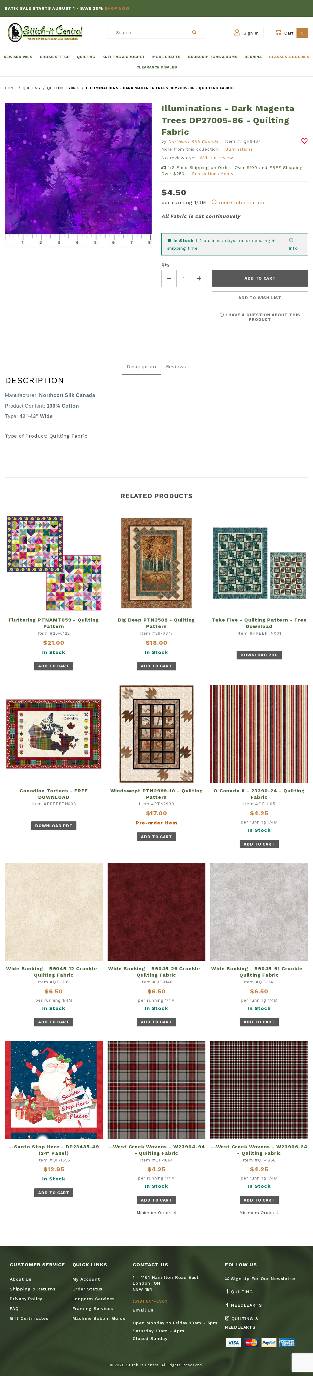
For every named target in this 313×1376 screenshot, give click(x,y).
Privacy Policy (26, 1298)
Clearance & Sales (156, 67)
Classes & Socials (289, 57)
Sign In (250, 33)
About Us (20, 1279)
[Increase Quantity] (199, 278)
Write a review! (217, 157)
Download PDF (259, 655)
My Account (86, 1279)
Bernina (253, 57)
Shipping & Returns (32, 1288)
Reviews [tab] (176, 366)
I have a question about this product (262, 317)
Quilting (86, 57)
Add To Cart (53, 666)
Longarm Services (93, 1298)
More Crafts (166, 57)
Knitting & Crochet (123, 57)
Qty (165, 264)
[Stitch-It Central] (45, 32)
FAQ (14, 1308)
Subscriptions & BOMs (213, 57)
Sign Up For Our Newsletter (263, 1278)
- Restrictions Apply (211, 173)
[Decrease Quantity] (169, 278)
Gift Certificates (29, 1318)
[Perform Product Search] (194, 32)
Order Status (87, 1288)
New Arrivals (18, 57)
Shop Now (117, 8)
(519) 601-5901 (150, 1301)
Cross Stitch (55, 57)
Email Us (143, 1310)
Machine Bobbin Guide (99, 1318)
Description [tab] (141, 366)
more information (240, 202)
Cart (293, 33)
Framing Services (92, 1308)
